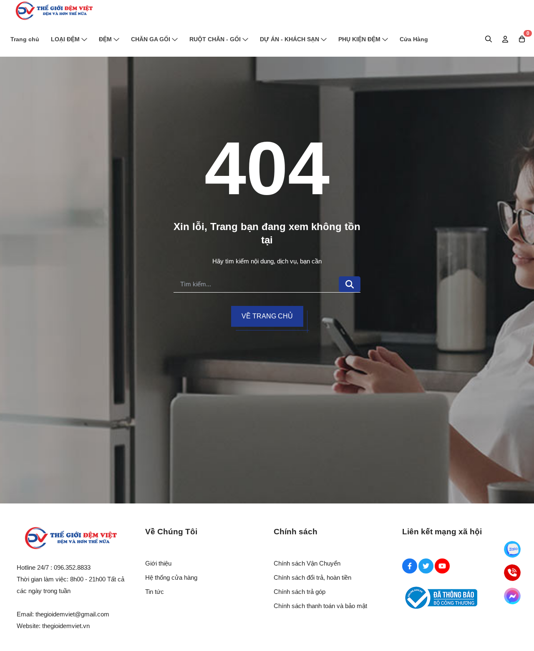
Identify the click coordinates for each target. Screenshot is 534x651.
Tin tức (154, 591)
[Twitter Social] (425, 565)
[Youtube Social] (442, 565)
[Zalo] (512, 549)
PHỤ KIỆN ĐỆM (359, 39)
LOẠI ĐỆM (65, 39)
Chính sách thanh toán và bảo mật (320, 605)
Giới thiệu (158, 563)
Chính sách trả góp (299, 591)
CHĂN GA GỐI (150, 39)
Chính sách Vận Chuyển (307, 563)
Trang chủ (24, 39)
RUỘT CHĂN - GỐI (215, 39)
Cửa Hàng (414, 39)
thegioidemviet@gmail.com (72, 614)
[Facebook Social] (409, 565)
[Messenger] (512, 596)
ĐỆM (105, 39)
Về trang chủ (267, 316)
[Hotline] (512, 572)
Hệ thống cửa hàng (171, 577)
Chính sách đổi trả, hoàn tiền (312, 577)
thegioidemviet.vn (66, 625)
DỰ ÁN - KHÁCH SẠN (289, 39)
